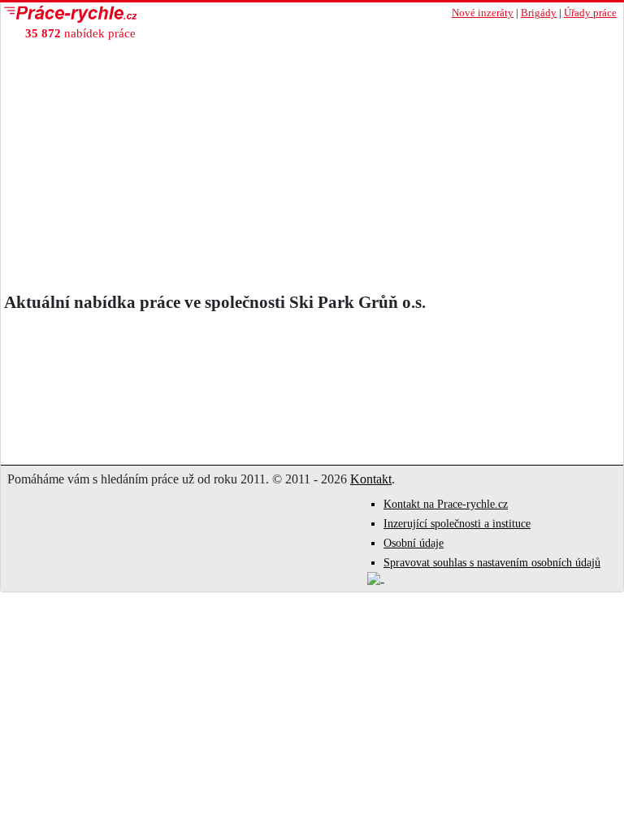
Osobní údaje (414, 543)
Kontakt (371, 479)
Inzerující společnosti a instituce (457, 524)
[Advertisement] (312, 170)
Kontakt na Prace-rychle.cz (446, 504)
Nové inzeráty (483, 13)
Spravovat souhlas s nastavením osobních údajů (492, 563)
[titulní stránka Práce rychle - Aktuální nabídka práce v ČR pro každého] (156, 14)
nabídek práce (80, 33)
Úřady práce (590, 13)
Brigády (539, 13)
